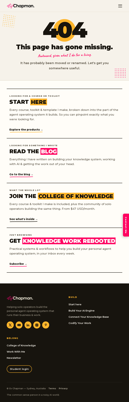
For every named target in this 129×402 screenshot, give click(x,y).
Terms (52, 388)
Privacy (63, 388)
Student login (19, 369)
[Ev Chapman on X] (10, 324)
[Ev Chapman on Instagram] (36, 324)
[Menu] (120, 6)
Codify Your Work (80, 323)
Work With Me (16, 351)
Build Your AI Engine (82, 310)
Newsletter (14, 357)
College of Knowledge (21, 345)
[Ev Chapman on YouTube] (19, 324)
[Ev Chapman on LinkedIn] (28, 324)
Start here (75, 304)
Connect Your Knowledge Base (89, 316)
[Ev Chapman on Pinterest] (45, 324)
